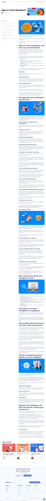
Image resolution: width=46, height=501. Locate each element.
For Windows (28, 487)
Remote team (5, 14)
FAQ (35, 488)
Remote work (9, 14)
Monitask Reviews (7, 489)
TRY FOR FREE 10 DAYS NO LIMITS (35, 482)
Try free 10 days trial (27, 475)
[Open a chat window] (44, 499)
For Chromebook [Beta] (29, 493)
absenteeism (39, 49)
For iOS (27, 492)
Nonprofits (19, 494)
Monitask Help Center (37, 490)
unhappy (27, 131)
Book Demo (18, 475)
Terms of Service (20, 489)
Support (36, 487)
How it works (19, 487)
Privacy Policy (7, 497)
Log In (36, 1)
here (39, 498)
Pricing (18, 488)
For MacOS (27, 488)
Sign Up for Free (40, 1)
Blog (18, 492)
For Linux (27, 489)
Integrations (19, 493)
